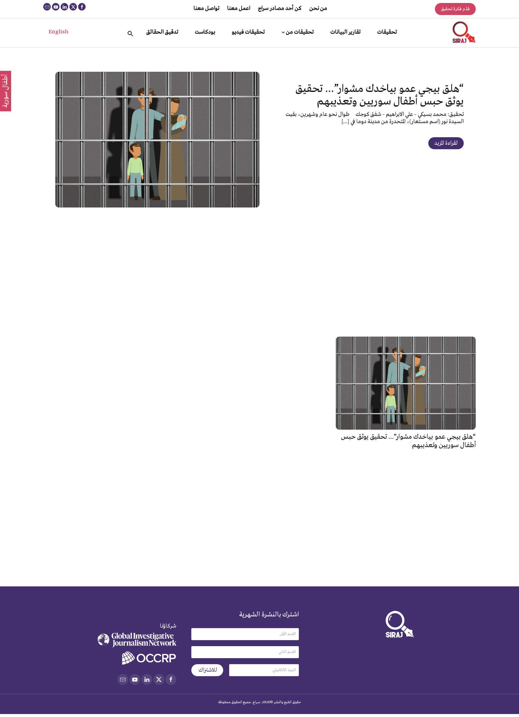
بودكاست (205, 32)
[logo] (464, 32)
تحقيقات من (300, 32)
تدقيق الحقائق (162, 32)
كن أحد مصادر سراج (280, 8)
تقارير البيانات (345, 32)
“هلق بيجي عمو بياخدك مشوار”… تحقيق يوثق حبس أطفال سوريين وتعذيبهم (380, 95)
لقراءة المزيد (446, 143)
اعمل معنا (238, 8)
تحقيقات (387, 32)
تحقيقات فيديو (248, 32)
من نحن (318, 8)
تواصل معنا (206, 8)
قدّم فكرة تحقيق (455, 9)
